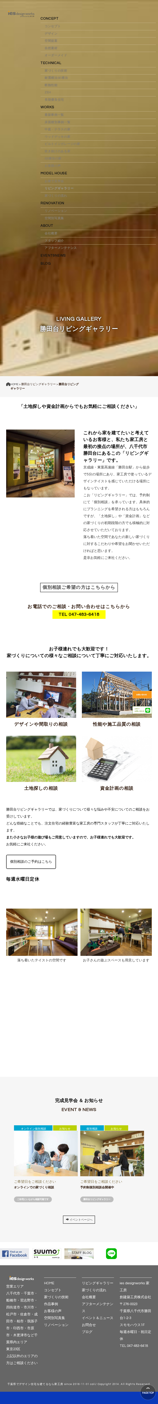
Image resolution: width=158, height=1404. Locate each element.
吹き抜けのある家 (58, 151)
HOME (14, 384)
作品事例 (51, 1304)
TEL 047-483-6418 (79, 614)
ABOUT (47, 226)
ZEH (48, 92)
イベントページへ (81, 1219)
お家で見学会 (54, 181)
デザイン (51, 33)
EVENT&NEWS (53, 255)
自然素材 (51, 48)
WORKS (47, 107)
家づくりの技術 (56, 70)
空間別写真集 (54, 218)
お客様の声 (53, 165)
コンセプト (53, 26)
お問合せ (89, 1325)
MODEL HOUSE (54, 173)
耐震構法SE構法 (56, 77)
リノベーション (56, 210)
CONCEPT (50, 18)
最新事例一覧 (54, 114)
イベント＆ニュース (97, 1318)
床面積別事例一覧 (58, 122)
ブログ (87, 1332)
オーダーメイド (56, 55)
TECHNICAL (51, 63)
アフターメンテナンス (61, 247)
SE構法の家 (53, 158)
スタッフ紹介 (54, 240)
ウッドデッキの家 (58, 136)
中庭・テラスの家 (58, 129)
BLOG (46, 263)
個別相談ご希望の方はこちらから (79, 587)
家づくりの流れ (56, 195)
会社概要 (51, 233)
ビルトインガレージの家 (62, 143)
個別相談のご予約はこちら (31, 862)
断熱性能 (51, 85)
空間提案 (51, 40)
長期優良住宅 (54, 99)
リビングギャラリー (59, 188)
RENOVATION (52, 203)
